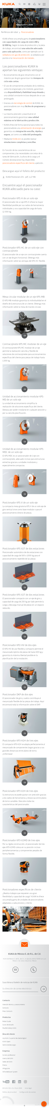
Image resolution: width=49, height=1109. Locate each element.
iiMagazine (6, 1068)
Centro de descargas (9, 1045)
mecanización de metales (23, 58)
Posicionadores (27, 32)
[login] (34, 4)
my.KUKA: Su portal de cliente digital (14, 1038)
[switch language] (29, 4)
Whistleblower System (9, 1072)
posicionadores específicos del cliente (18, 163)
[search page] (19, 4)
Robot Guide (6, 1021)
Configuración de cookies (27, 1092)
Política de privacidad (9, 1092)
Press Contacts (7, 1011)
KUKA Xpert (6, 1042)
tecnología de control (23, 103)
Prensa (4, 1065)
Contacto (5, 1008)
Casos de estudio (8, 1025)
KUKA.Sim (17, 139)
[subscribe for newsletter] (44, 989)
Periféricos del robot (9, 32)
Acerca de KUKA (7, 1058)
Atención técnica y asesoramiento (13, 1005)
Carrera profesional (8, 1055)
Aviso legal (28, 1088)
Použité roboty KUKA (9, 1028)
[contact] (24, 4)
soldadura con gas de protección (16, 55)
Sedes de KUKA (7, 1062)
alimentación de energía (31, 128)
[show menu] (44, 4)
